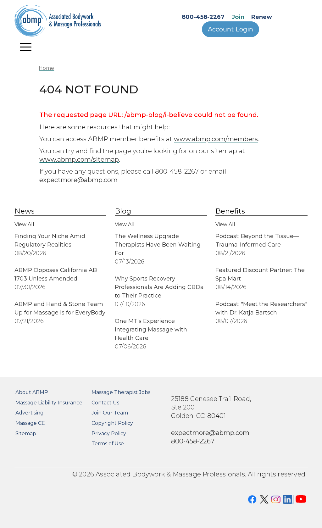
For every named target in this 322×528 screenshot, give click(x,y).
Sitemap (25, 433)
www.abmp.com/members (216, 139)
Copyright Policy (112, 423)
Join (238, 17)
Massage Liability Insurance (48, 403)
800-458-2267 (203, 17)
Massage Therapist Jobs (121, 392)
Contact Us (105, 403)
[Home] (65, 20)
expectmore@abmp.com (78, 180)
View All (24, 224)
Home (46, 68)
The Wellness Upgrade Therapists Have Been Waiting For (158, 245)
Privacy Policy (109, 433)
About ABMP (31, 392)
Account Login (230, 29)
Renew (261, 17)
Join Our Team (110, 413)
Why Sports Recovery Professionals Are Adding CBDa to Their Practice (159, 287)
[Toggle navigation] (25, 46)
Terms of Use (108, 444)
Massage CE (30, 423)
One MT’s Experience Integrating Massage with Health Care (151, 330)
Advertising (29, 413)
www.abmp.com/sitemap (79, 159)
